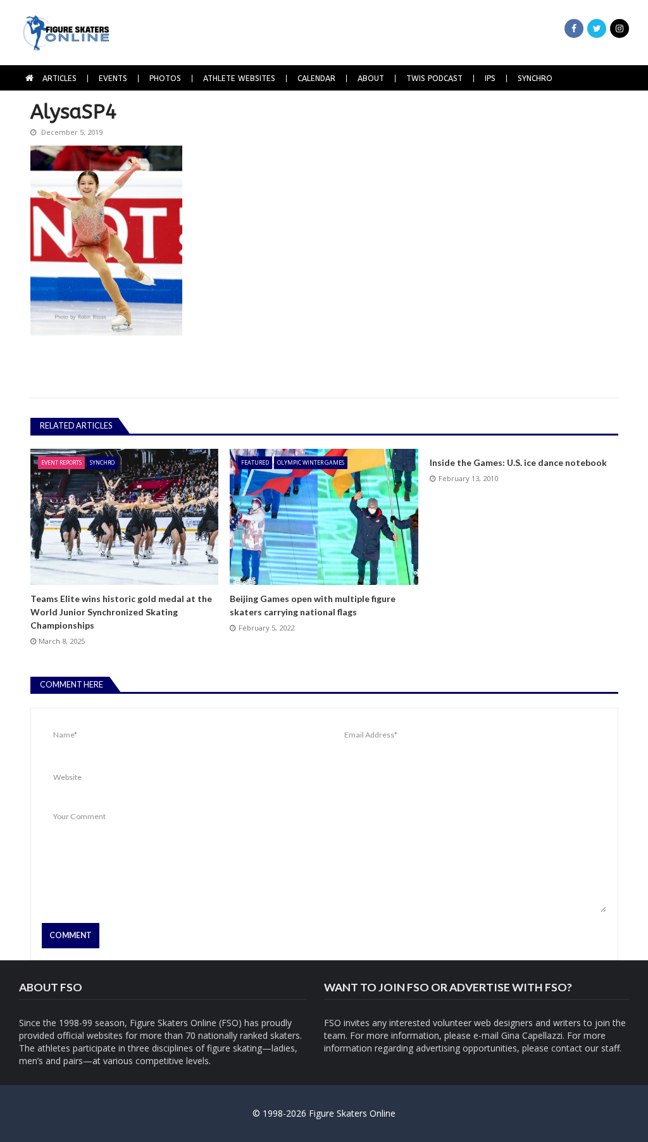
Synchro (535, 78)
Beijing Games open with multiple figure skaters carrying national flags (313, 605)
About (371, 78)
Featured (255, 462)
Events (113, 78)
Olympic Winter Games (310, 462)
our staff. (603, 1048)
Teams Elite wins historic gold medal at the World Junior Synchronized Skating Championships (121, 612)
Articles (59, 78)
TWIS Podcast (434, 78)
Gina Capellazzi (532, 1035)
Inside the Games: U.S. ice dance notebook (518, 462)
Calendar (316, 78)
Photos (165, 78)
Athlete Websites (239, 78)
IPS (490, 78)
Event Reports (61, 462)
